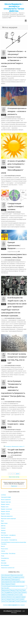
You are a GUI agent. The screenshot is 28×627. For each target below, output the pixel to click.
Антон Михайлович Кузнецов (12, 68)
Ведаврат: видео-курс (6, 502)
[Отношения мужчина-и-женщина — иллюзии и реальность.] (14, 96)
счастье (3, 601)
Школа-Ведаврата (5, 565)
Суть (3, 592)
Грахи (14, 581)
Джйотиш (3, 525)
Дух (23, 581)
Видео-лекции (4, 523)
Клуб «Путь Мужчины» (6, 537)
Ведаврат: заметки (5, 504)
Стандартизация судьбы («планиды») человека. (16, 206)
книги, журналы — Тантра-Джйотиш (9, 540)
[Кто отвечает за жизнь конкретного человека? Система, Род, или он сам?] (14, 342)
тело (7, 601)
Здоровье (3, 530)
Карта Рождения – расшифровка (8, 535)
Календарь (3, 532)
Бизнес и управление (6, 499)
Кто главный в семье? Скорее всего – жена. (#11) (16, 424)
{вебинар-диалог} (15, 579)
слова (17, 599)
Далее (17, 473)
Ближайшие (14, 605)
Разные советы (4, 548)
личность (17, 594)
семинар (8, 599)
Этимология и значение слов (7, 567)
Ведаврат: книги (4, 506)
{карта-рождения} (5, 581)
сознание (22, 599)
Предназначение (5, 590)
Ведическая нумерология (6, 516)
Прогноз (3, 546)
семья (13, 599)
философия (12, 601)
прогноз (3, 599)
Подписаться (14, 486)
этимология (23, 601)
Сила (20, 590)
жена (20, 592)
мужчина (4, 597)
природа (23, 597)
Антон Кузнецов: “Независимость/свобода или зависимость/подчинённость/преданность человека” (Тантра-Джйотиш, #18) (13, 390)
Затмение (3, 528)
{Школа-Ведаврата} (6, 579)
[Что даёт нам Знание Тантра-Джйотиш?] (14, 446)
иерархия (4, 594)
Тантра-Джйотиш (5, 558)
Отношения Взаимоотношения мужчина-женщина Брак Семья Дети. (13, 587)
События (3, 551)
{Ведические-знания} (6, 577)
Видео (2, 521)
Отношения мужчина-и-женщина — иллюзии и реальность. (17, 111)
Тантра (2, 556)
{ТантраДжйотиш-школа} (18, 577)
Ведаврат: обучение (5, 511)
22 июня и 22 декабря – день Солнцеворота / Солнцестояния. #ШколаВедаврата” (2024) (13, 167)
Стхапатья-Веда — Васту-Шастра (8, 553)
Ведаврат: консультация (6, 509)
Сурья (24, 590)
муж (21, 594)
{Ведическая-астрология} (16, 575)
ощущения (17, 597)
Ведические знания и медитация (8, 518)
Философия (3, 563)
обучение (9, 597)
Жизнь (3, 584)
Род (17, 590)
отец (13, 597)
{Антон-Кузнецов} (6, 575)
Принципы (12, 590)
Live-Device (3, 495)
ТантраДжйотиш (8, 592)
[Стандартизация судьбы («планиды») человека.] (14, 195)
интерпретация (10, 594)
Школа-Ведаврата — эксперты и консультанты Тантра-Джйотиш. (14, 7)
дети (16, 592)
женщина (24, 592)
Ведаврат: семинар (5, 513)
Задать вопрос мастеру (14, 477)
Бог (11, 581)
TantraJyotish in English (6, 497)
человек (18, 601)
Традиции (3, 560)
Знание (13, 584)
